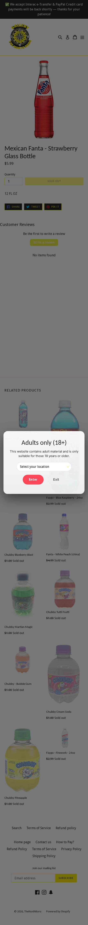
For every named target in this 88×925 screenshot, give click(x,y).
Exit (56, 479)
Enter (33, 479)
